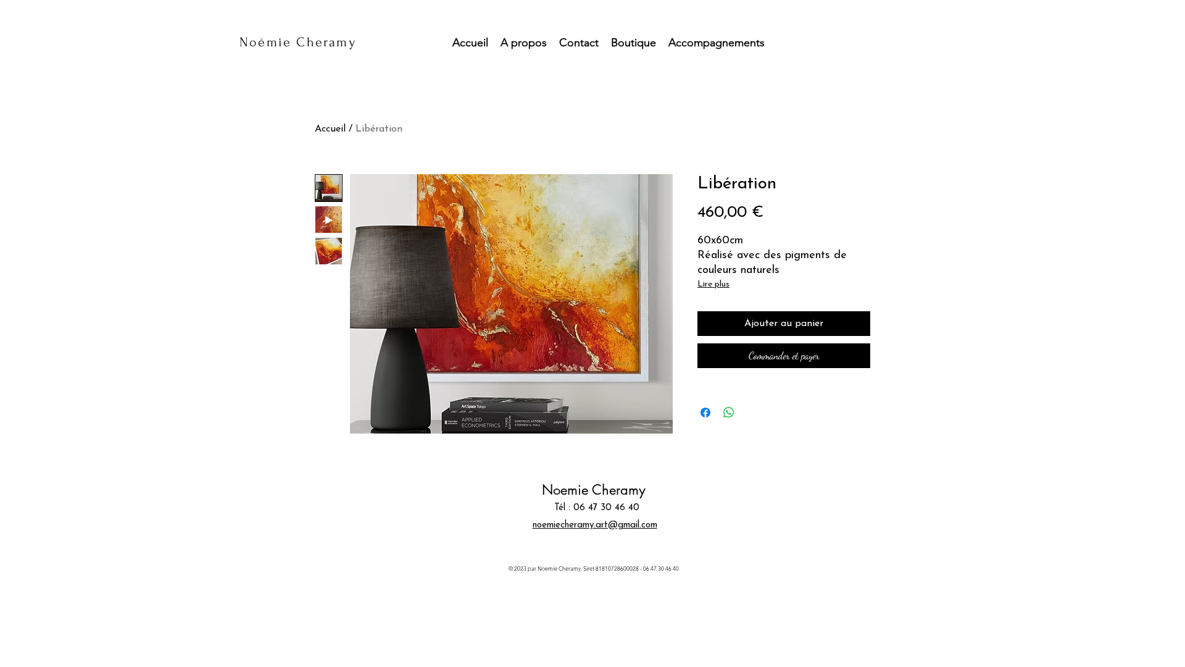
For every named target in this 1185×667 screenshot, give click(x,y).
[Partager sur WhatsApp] (728, 412)
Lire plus (713, 284)
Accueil (330, 129)
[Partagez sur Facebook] (705, 412)
